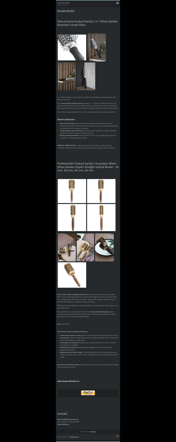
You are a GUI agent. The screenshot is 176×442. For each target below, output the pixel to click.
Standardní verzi (74, 437)
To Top (117, 437)
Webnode (93, 431)
